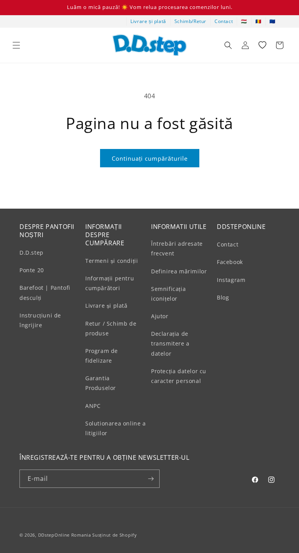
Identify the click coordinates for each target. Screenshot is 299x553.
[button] (16, 45)
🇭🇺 (244, 21)
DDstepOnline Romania (64, 535)
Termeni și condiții (111, 260)
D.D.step (31, 252)
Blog (223, 297)
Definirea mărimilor (179, 271)
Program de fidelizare (101, 355)
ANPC (92, 405)
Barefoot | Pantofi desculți (44, 292)
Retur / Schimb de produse (110, 328)
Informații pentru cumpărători (109, 283)
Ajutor (160, 316)
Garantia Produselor (100, 383)
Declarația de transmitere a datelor (170, 343)
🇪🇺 (272, 21)
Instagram (231, 280)
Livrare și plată (148, 21)
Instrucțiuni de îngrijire (40, 320)
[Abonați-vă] (150, 479)
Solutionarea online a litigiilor (115, 428)
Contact (224, 21)
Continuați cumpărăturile (150, 158)
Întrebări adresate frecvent (177, 248)
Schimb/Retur (190, 21)
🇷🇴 (258, 21)
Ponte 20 (31, 270)
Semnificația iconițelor (168, 293)
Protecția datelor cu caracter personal (178, 376)
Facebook (230, 262)
